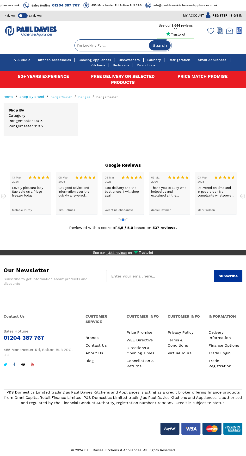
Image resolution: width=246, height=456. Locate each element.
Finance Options (224, 345)
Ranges (84, 97)
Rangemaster (61, 97)
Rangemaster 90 (24, 120)
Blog (90, 360)
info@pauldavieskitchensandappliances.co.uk (183, 5)
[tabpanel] (30, 193)
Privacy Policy (181, 332)
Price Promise (139, 332)
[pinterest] (23, 365)
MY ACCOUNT (193, 15)
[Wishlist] (210, 30)
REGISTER (220, 15)
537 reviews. (165, 227)
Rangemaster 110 (24, 126)
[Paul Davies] (31, 31)
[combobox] (123, 45)
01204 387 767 (63, 5)
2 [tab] (123, 219)
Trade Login (220, 353)
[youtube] (32, 365)
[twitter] (5, 365)
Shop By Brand (32, 97)
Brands (92, 337)
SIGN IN (236, 15)
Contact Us (96, 345)
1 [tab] (119, 219)
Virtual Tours (179, 353)
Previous (3, 196)
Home (9, 97)
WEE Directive (140, 340)
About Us (94, 353)
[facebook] (14, 365)
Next (242, 196)
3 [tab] (126, 219)
